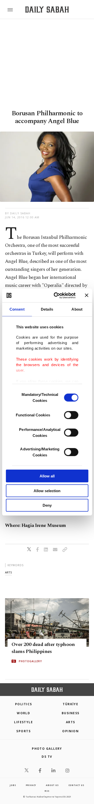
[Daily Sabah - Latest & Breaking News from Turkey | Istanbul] (47, 10)
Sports (23, 731)
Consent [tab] (17, 309)
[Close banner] (86, 295)
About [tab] (76, 309)
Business (70, 713)
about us (52, 785)
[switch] (71, 415)
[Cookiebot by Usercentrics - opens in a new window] (56, 295)
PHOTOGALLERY (30, 661)
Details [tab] (47, 309)
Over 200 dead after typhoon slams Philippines (43, 648)
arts (8, 572)
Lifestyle (23, 722)
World (23, 713)
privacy (31, 785)
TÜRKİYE (70, 704)
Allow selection (47, 490)
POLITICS (23, 704)
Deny (47, 505)
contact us (76, 785)
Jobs (13, 785)
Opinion (70, 731)
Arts (70, 722)
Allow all (47, 476)
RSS (47, 790)
